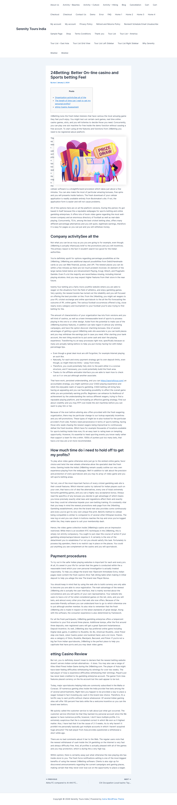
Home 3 (140, 14)
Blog (124, 5)
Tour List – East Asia (59, 43)
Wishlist (53, 53)
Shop (68, 33)
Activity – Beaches (71, 5)
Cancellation (135, 5)
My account (55, 24)
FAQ (109, 14)
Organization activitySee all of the (70, 97)
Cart (147, 5)
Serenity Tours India (31, 29)
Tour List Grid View (81, 43)
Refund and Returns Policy (108, 24)
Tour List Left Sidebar (104, 43)
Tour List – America (128, 33)
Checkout (54, 14)
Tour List (112, 33)
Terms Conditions (83, 33)
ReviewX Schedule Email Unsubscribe (141, 24)
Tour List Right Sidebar (128, 43)
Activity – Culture (91, 5)
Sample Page (56, 33)
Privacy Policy (86, 24)
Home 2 (129, 14)
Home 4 (151, 14)
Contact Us (81, 14)
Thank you (99, 33)
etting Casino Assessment (67, 107)
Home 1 (118, 14)
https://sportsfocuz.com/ (112, 380)
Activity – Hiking (110, 5)
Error (101, 14)
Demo (92, 14)
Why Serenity (148, 43)
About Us (54, 5)
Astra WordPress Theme (113, 799)
